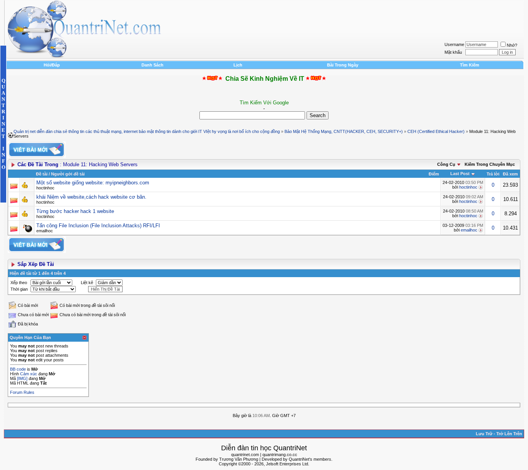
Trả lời (493, 174)
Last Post (460, 173)
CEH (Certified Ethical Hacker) (436, 131)
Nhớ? (512, 45)
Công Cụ (446, 164)
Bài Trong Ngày (342, 65)
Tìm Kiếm (469, 65)
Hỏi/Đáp (52, 65)
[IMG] (22, 378)
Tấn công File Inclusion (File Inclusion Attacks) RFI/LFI (98, 225)
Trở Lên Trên (509, 433)
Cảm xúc (28, 373)
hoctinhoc (45, 188)
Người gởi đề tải (68, 174)
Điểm (434, 174)
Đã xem (510, 174)
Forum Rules (22, 392)
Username (454, 44)
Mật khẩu (453, 52)
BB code (18, 369)
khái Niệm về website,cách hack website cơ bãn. (91, 197)
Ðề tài (42, 174)
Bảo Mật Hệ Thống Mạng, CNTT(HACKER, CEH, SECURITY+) (343, 131)
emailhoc (44, 230)
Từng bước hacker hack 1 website (75, 211)
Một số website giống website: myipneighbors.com (92, 183)
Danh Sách (152, 65)
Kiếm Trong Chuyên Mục (490, 164)
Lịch (237, 65)
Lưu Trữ (484, 433)
